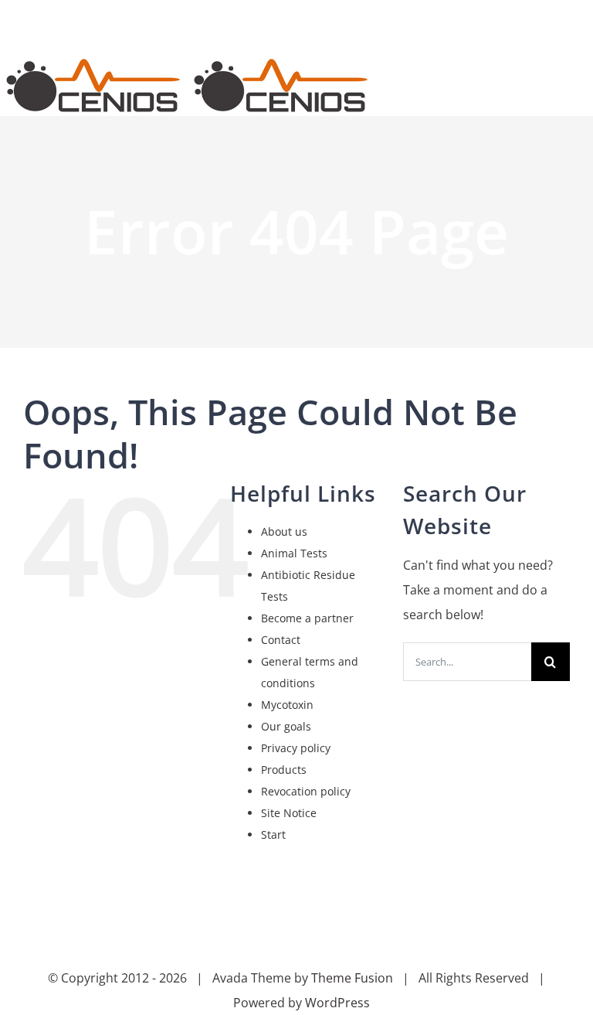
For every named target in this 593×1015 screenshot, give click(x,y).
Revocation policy (306, 791)
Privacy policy (295, 748)
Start (273, 834)
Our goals (286, 726)
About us (284, 531)
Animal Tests (294, 553)
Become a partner (307, 618)
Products (284, 769)
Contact (280, 639)
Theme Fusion (352, 977)
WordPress (337, 1002)
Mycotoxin (287, 704)
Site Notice (289, 813)
